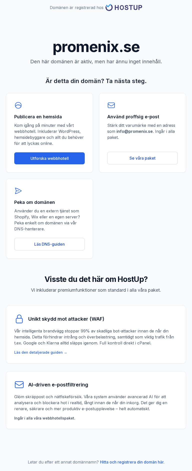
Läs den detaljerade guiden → (40, 352)
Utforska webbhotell (49, 158)
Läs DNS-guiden (49, 244)
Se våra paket (143, 158)
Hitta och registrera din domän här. (132, 461)
